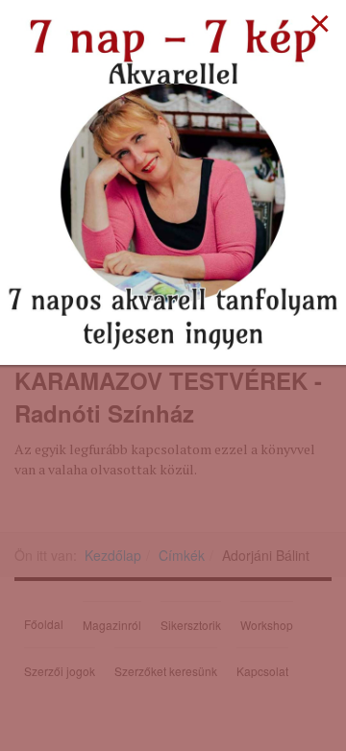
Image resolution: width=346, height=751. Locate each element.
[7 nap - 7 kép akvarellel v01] (173, 180)
